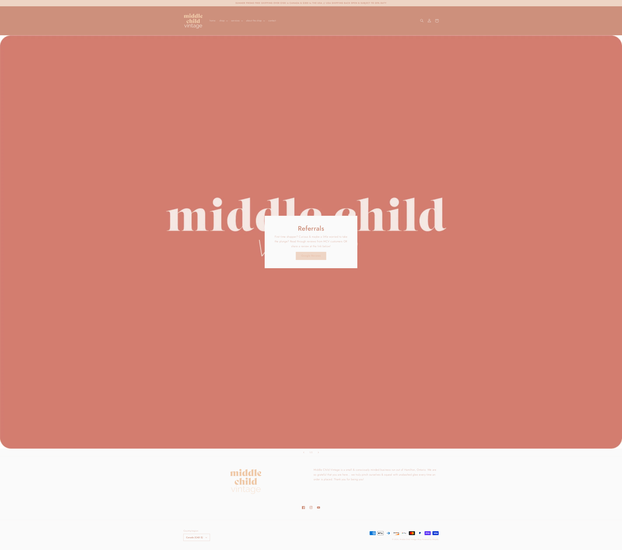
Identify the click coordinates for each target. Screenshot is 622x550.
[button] (223, 20)
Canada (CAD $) (194, 537)
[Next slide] (318, 452)
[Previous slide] (303, 452)
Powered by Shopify (430, 539)
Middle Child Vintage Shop (410, 539)
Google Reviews (311, 256)
